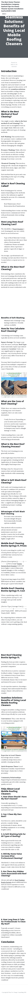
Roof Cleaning (18, 229)
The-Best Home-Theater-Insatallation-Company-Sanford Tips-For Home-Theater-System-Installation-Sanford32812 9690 (12, 6)
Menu (3, 14)
